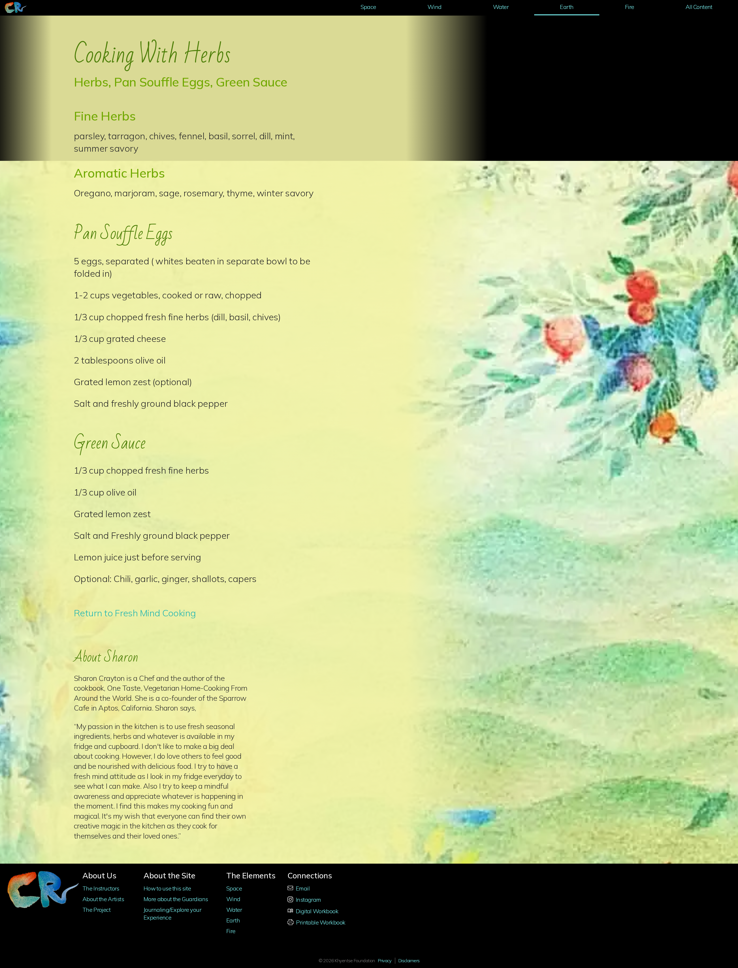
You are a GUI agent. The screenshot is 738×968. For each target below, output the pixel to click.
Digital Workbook (316, 911)
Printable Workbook (320, 922)
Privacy (384, 960)
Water (501, 6)
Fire (629, 6)
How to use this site (167, 888)
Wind (435, 6)
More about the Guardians (176, 899)
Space (368, 6)
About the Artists (103, 899)
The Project (96, 909)
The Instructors (100, 888)
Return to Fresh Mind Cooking (135, 613)
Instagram (308, 899)
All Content (699, 6)
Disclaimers (409, 960)
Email (298, 888)
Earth (566, 6)
